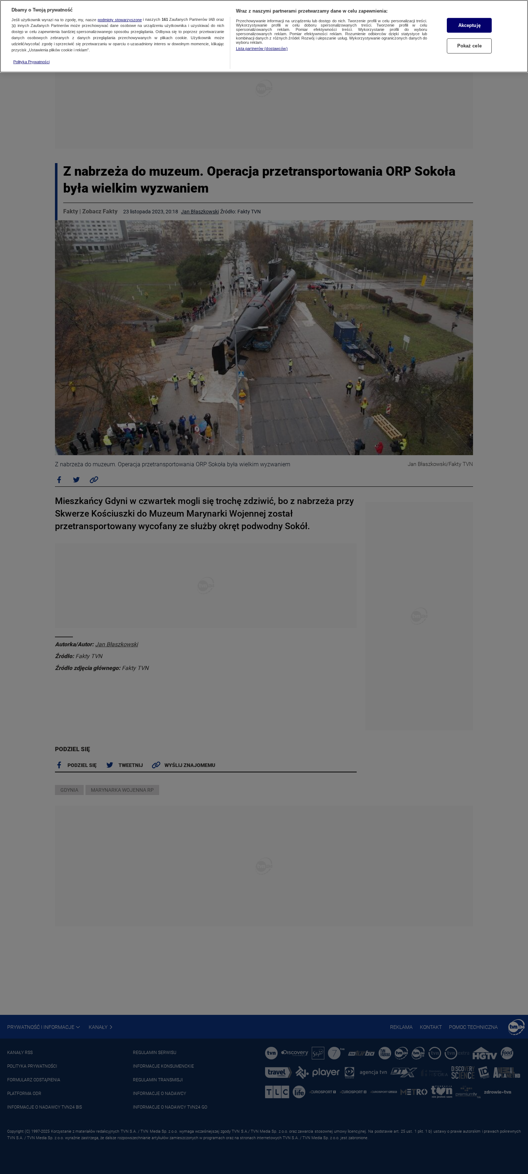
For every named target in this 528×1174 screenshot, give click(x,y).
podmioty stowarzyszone (120, 20)
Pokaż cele (469, 46)
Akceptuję (469, 25)
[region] (264, 36)
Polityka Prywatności (31, 62)
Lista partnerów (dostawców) (262, 48)
